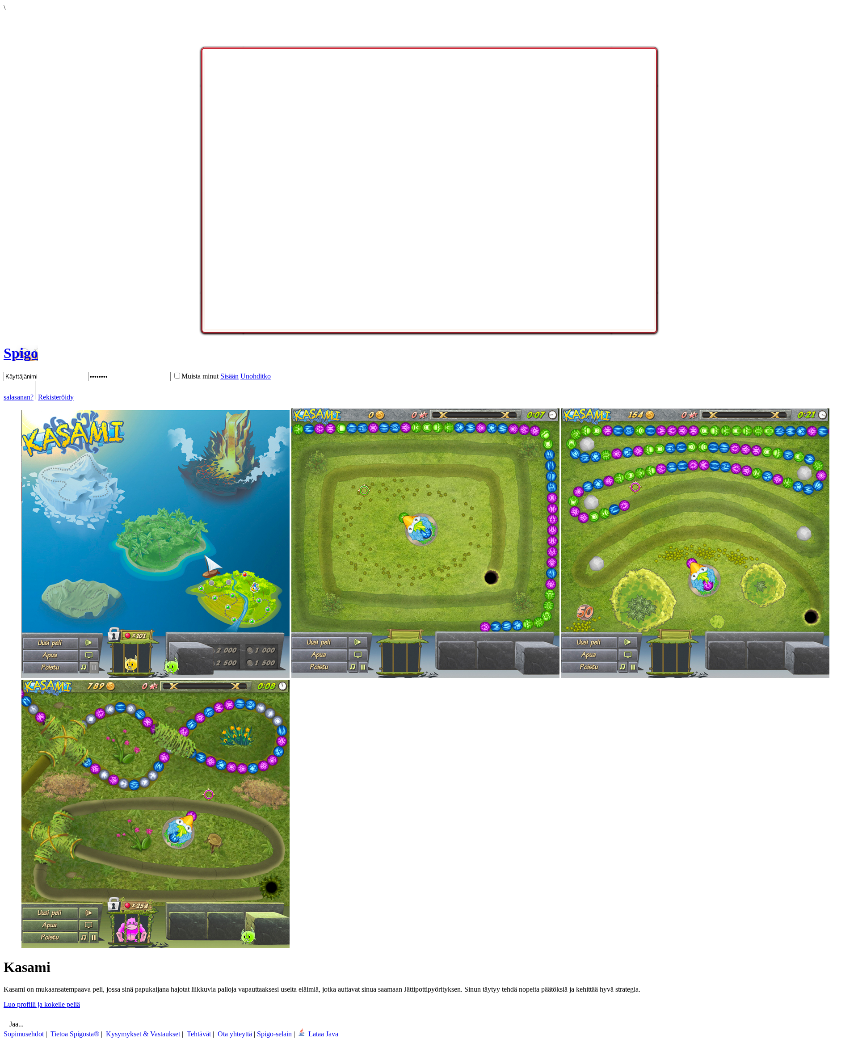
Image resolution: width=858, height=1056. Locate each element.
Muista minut (200, 376)
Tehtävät (199, 1034)
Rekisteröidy (56, 397)
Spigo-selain (274, 1034)
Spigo (21, 353)
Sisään (229, 376)
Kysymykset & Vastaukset (143, 1034)
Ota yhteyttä (235, 1034)
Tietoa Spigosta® (74, 1034)
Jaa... (16, 1024)
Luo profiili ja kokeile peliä (42, 1004)
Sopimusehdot (24, 1034)
